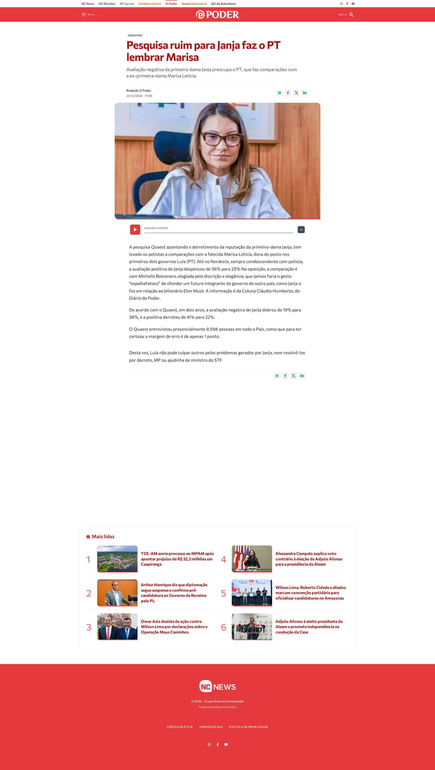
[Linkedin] (304, 93)
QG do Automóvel (223, 3)
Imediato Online (149, 3)
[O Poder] (217, 14)
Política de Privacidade (248, 726)
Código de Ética (180, 726)
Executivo (135, 35)
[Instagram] (341, 4)
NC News (88, 3)
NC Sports (127, 3)
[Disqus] (217, 448)
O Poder (171, 3)
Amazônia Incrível (194, 3)
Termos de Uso (211, 726)
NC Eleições (107, 3)
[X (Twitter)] (296, 93)
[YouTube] (353, 4)
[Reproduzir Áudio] (135, 230)
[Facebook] (347, 4)
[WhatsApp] (279, 93)
